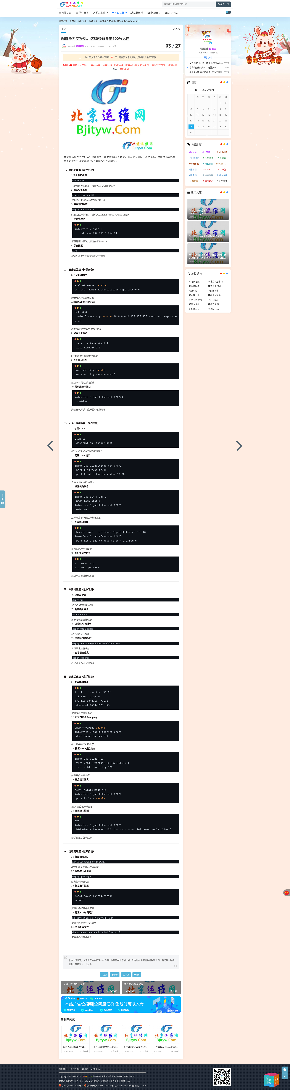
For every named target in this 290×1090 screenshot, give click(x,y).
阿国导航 (195, 281)
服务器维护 (195, 169)
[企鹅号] (284, 1069)
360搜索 (214, 299)
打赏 (105, 974)
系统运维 (118, 65)
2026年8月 (208, 89)
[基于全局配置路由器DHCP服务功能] (208, 231)
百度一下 (195, 295)
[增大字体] (180, 28)
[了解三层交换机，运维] (50, 445)
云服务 (85, 1068)
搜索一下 (224, 4)
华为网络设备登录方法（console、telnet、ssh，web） (205, 212)
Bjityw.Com (85, 1081)
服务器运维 (195, 175)
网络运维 (93, 21)
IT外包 (223, 169)
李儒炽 (223, 157)
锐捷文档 (195, 308)
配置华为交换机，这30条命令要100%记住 (120, 21)
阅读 (116, 974)
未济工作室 (215, 286)
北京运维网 (123, 69)
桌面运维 (209, 175)
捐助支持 (156, 12)
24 (191, 126)
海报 (127, 974)
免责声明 (74, 1068)
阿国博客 (214, 290)
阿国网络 (172, 65)
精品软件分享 (158, 65)
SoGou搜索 (196, 299)
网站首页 (66, 12)
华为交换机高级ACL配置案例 (202, 67)
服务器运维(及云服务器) (137, 65)
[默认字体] (177, 28)
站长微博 (138, 12)
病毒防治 (209, 180)
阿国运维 (119, 12)
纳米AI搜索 (215, 295)
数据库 (195, 180)
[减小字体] (174, 28)
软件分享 (84, 12)
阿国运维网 (195, 152)
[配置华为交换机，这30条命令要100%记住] (108, 111)
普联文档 (214, 308)
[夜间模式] (228, 12)
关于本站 (173, 12)
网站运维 (223, 175)
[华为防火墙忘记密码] (239, 445)
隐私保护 (63, 1068)
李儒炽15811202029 (223, 163)
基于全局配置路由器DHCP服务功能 (205, 72)
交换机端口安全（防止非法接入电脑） (207, 62)
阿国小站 (193, 290)
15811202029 (209, 169)
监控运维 (223, 180)
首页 (74, 21)
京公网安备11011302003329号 (100, 1085)
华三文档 (214, 304)
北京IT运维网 (209, 152)
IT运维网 (195, 157)
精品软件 (101, 12)
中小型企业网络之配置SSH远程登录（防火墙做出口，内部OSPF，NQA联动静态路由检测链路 (207, 256)
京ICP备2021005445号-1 (72, 1085)
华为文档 (195, 304)
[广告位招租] (121, 1004)
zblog (128, 1081)
